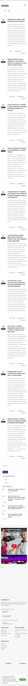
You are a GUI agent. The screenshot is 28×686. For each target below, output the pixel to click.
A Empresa (3, 643)
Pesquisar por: (5, 465)
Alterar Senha (4, 635)
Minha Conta (4, 630)
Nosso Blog (17, 637)
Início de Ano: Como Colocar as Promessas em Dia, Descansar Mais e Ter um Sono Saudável (16, 283)
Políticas (3, 649)
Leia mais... (23, 53)
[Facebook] (3, 1)
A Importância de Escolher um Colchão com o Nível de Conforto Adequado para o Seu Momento (17, 194)
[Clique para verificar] (10, 659)
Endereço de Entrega (5, 633)
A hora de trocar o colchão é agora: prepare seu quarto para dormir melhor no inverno (17, 107)
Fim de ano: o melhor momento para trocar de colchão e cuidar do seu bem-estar (16, 329)
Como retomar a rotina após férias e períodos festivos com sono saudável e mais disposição (17, 238)
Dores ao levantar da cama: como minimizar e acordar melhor (17, 150)
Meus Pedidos (4, 632)
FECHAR (22, 679)
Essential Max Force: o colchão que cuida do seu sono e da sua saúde (16, 373)
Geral (10, 51)
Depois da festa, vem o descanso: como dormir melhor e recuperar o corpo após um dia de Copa (17, 62)
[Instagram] (5, 1)
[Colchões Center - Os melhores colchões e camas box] (5, 6)
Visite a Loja (3, 645)
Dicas (10, 96)
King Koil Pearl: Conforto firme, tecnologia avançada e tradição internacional (17, 421)
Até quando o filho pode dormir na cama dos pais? (16, 20)
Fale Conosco (4, 647)
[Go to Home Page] (1, 11)
